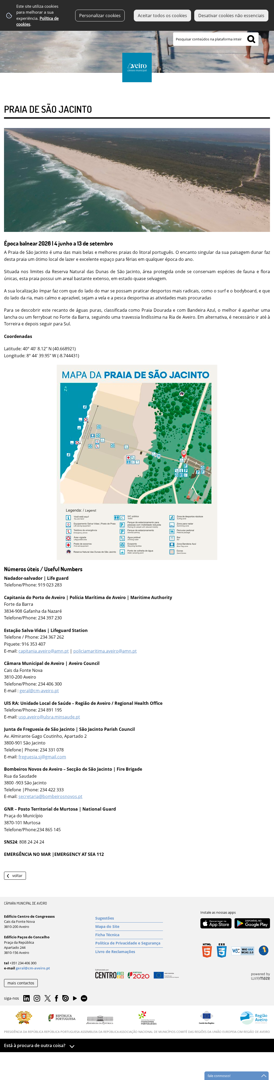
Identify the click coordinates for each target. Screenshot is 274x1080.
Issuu (65, 998)
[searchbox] (215, 39)
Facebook (56, 998)
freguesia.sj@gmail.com (42, 757)
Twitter (47, 998)
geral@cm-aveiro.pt (39, 691)
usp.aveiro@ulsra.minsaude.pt (49, 717)
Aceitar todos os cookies (162, 15)
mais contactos (20, 982)
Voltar (17, 875)
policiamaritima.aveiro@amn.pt (105, 651)
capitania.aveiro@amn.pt (43, 651)
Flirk (84, 998)
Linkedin (26, 998)
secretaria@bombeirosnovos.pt (50, 796)
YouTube (75, 999)
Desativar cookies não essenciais (231, 15)
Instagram (37, 998)
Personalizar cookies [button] (100, 15)
